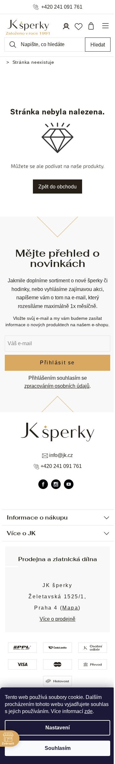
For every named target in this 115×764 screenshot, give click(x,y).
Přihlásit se (57, 362)
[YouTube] (68, 484)
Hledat (97, 44)
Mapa (70, 607)
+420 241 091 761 (61, 7)
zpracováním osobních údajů (56, 386)
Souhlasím (58, 748)
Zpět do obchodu (57, 186)
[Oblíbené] (78, 26)
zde (88, 711)
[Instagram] (56, 484)
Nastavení (57, 727)
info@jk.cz (61, 455)
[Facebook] (43, 484)
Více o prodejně (57, 619)
